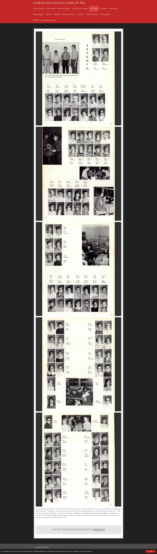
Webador (99, 529)
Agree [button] (150, 551)
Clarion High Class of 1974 (59, 3)
